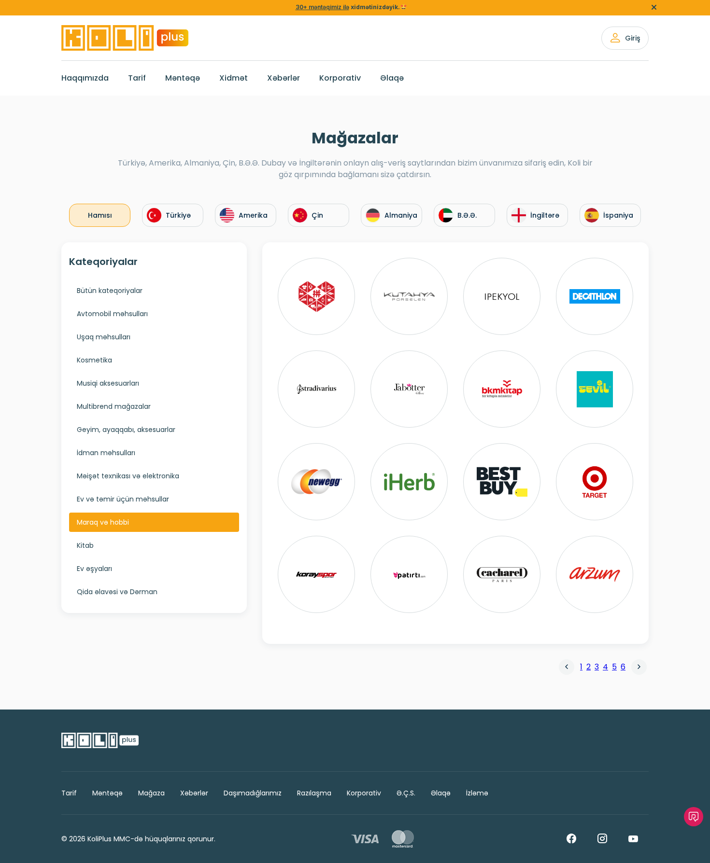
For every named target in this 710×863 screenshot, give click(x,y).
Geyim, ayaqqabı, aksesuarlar (126, 429)
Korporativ (340, 78)
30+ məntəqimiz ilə (322, 7)
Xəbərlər (283, 78)
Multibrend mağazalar (114, 406)
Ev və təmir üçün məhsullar (123, 499)
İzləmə (477, 793)
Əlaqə (392, 78)
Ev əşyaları (94, 568)
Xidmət (233, 78)
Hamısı (100, 215)
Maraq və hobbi (103, 522)
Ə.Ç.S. (406, 793)
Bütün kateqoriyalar (109, 290)
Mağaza (151, 793)
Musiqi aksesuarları (108, 383)
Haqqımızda (85, 78)
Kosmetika (94, 360)
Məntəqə (182, 78)
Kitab (85, 545)
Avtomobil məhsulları (112, 314)
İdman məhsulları (106, 453)
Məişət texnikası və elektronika (128, 476)
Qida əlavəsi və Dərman (117, 592)
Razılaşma (314, 793)
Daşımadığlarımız (253, 793)
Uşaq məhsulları (103, 337)
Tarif (137, 78)
